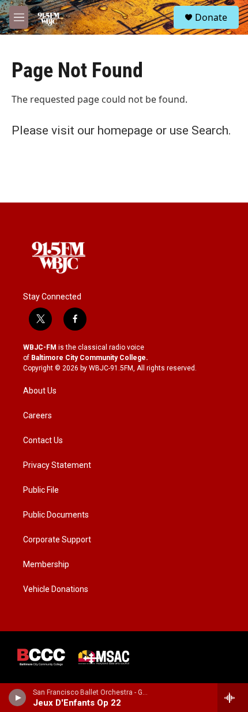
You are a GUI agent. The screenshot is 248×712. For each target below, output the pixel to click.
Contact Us (43, 440)
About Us (40, 391)
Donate (211, 17)
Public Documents (56, 515)
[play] (17, 697)
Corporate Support (57, 539)
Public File (41, 490)
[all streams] (232, 697)
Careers (37, 415)
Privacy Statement (57, 465)
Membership (46, 564)
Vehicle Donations (55, 589)
